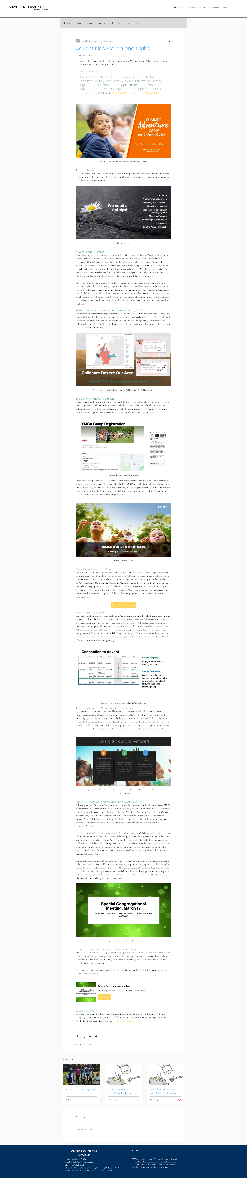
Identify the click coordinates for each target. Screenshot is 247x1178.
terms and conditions (167, 1162)
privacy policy (152, 1162)
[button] (123, 992)
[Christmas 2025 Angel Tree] (81, 1074)
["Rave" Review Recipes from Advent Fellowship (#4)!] (123, 1074)
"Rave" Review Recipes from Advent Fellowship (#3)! (163, 1091)
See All (181, 1059)
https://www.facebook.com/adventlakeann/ (158, 1164)
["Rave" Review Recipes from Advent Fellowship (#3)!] (165, 1074)
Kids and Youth (116, 23)
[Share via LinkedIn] (90, 1036)
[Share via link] (96, 1036)
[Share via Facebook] (77, 1036)
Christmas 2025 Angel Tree (81, 1089)
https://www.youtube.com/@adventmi (154, 1167)
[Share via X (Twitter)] (83, 1036)
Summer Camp (133, 23)
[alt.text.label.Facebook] (133, 1150)
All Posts (66, 23)
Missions (89, 23)
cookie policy (140, 1162)
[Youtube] (136, 1150)
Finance (78, 23)
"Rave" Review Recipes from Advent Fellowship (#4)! (121, 1091)
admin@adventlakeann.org (82, 1162)
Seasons (101, 23)
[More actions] (169, 40)
